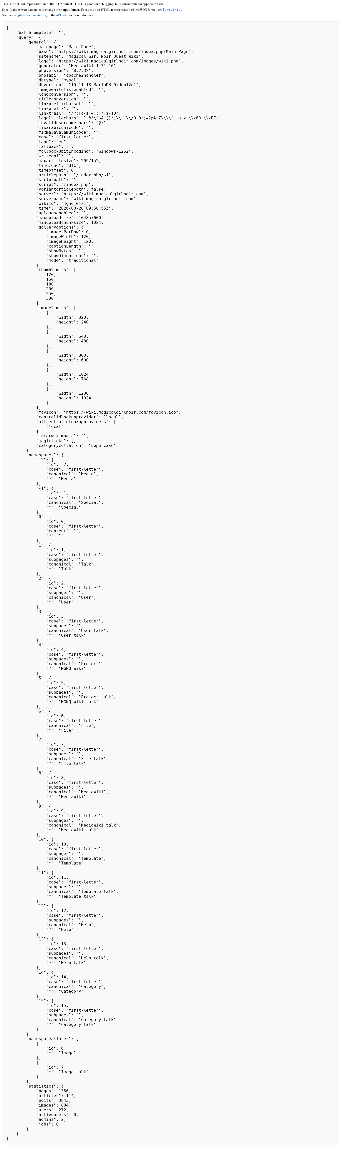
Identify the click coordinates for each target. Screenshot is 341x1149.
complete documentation (29, 15)
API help (62, 15)
